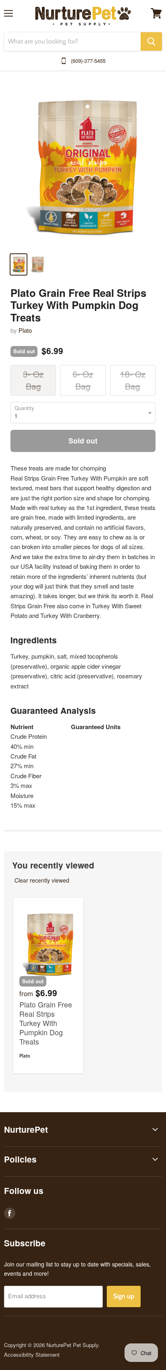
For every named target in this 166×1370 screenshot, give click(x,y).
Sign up (123, 1296)
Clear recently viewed (42, 880)
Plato (25, 330)
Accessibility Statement (32, 1354)
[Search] (151, 41)
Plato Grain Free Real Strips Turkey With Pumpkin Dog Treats (45, 1023)
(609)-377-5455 (88, 60)
